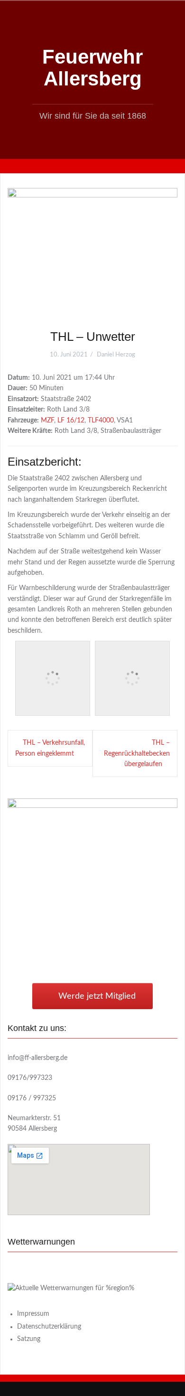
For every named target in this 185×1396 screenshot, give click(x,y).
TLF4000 (101, 420)
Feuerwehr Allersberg (92, 68)
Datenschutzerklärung (49, 1326)
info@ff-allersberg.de (37, 1058)
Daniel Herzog (116, 355)
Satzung (28, 1339)
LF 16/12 (70, 420)
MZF (47, 420)
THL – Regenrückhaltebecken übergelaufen (137, 754)
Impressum (33, 1314)
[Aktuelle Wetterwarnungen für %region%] (71, 1288)
